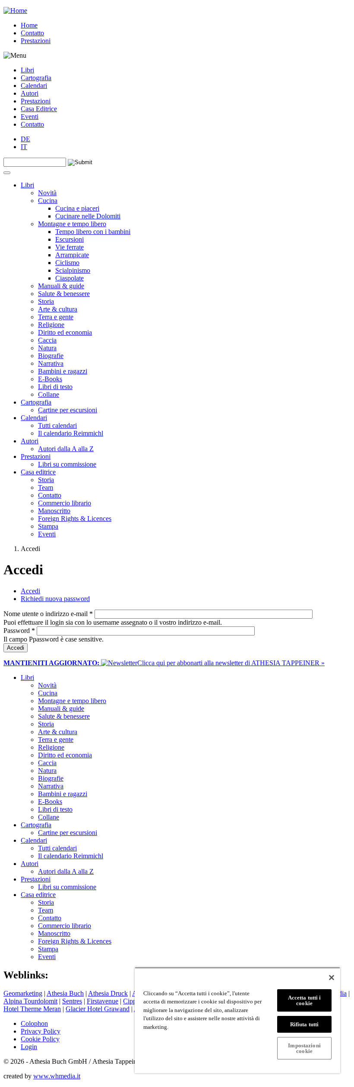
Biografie (50, 355)
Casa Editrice (39, 108)
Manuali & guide (61, 286)
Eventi (29, 116)
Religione (51, 324)
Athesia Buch (65, 993)
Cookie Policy (40, 1039)
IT (24, 146)
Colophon (34, 1023)
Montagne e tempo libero (72, 223)
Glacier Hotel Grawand (98, 1008)
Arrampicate (72, 255)
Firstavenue (102, 1001)
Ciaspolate (69, 278)
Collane (48, 394)
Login (29, 1046)
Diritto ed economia (65, 332)
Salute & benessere (64, 293)
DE (25, 139)
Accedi (30, 591)
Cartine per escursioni (67, 410)
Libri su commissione (67, 464)
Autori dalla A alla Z (66, 448)
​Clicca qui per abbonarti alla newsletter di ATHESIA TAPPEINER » (164, 663)
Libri (27, 70)
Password (19, 630)
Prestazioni (36, 40)
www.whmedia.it (56, 1076)
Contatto (32, 33)
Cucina (47, 200)
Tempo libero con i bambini (92, 231)
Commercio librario (64, 503)
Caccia (47, 340)
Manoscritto (54, 510)
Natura (47, 348)
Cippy (131, 1001)
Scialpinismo (72, 270)
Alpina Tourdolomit (30, 1001)
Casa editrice (38, 472)
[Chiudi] (331, 977)
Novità (47, 192)
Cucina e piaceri (77, 208)
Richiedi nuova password (55, 598)
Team (45, 487)
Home (29, 25)
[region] (237, 1020)
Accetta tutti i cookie (304, 1000)
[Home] (15, 10)
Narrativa (50, 363)
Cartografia (36, 77)
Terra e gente (55, 317)
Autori (29, 93)
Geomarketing (22, 993)
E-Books (50, 379)
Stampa (48, 526)
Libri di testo (55, 386)
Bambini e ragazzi (62, 371)
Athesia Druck (108, 993)
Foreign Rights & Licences (74, 518)
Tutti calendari (57, 425)
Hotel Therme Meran (32, 1008)
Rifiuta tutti (304, 1024)
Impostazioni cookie (304, 1048)
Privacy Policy (40, 1031)
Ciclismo (67, 262)
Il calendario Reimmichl (70, 433)
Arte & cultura (57, 309)
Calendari (34, 85)
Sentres (72, 1001)
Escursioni (69, 239)
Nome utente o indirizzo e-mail (48, 613)
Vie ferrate (69, 247)
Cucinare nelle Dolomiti (87, 216)
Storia (46, 301)
